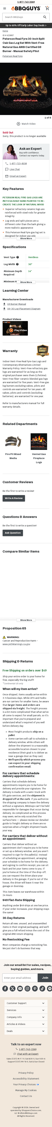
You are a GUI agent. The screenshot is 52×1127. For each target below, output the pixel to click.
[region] (26, 91)
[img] (26, 89)
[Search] (45, 17)
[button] (26, 1003)
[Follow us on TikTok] (42, 988)
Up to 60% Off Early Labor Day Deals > (26, 25)
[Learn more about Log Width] (17, 264)
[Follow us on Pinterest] (35, 988)
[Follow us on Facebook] (5, 988)
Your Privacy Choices (24, 1084)
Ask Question (13, 533)
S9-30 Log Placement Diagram (23, 308)
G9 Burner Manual (16, 304)
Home (5, 31)
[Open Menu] (4, 8)
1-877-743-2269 (26, 2)
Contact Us (26, 1096)
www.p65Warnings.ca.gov (16, 644)
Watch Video (29, 123)
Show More (26, 238)
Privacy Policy (26, 1072)
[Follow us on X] (12, 988)
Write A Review (14, 498)
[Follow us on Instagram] (27, 988)
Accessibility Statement (26, 1078)
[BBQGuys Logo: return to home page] (26, 8)
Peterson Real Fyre (13, 56)
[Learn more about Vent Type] (17, 257)
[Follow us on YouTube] (20, 988)
